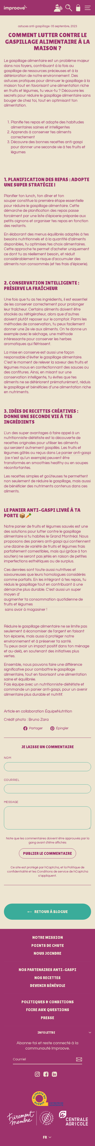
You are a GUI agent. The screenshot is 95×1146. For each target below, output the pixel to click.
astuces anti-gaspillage (34, 26)
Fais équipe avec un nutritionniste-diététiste (42, 684)
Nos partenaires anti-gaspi (47, 969)
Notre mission (47, 937)
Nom (7, 757)
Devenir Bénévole (47, 985)
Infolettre (46, 1032)
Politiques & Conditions (47, 1002)
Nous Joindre (47, 953)
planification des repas (47, 210)
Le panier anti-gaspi (73, 453)
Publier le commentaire (47, 853)
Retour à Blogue (51, 911)
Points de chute (47, 945)
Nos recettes (47, 977)
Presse (47, 1017)
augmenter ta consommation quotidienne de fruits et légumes (43, 601)
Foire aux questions (47, 1009)
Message (11, 802)
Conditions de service (52, 871)
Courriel (11, 780)
